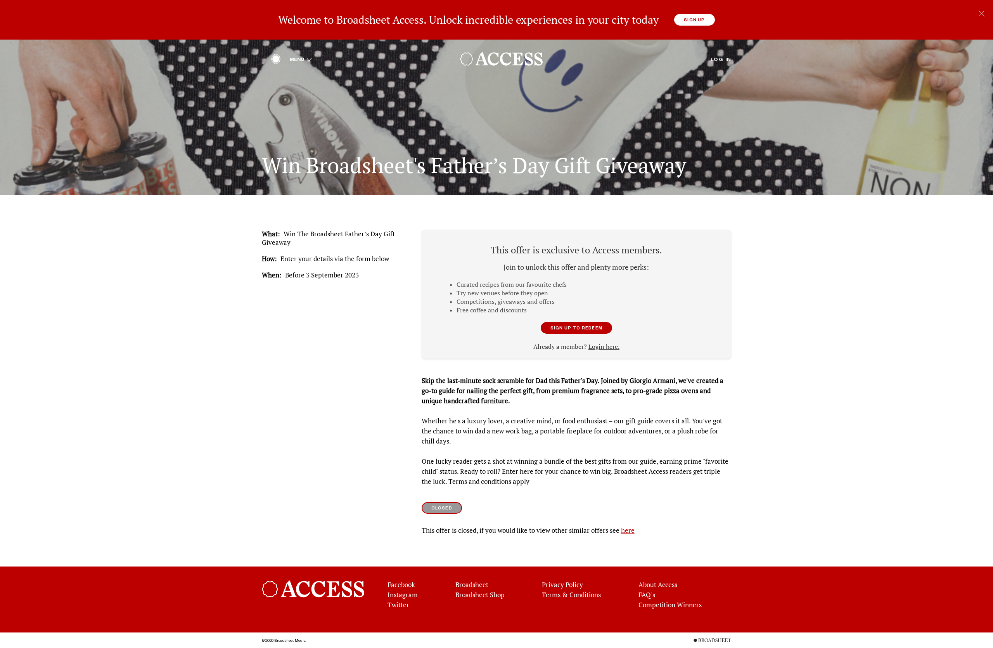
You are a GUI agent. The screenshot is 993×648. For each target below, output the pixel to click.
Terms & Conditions (571, 595)
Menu (301, 59)
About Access (657, 584)
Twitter (398, 605)
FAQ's (646, 595)
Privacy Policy (562, 584)
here (628, 530)
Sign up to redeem (576, 327)
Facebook (401, 584)
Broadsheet (471, 584)
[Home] (275, 61)
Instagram (403, 595)
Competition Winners (670, 605)
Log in (721, 59)
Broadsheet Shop (480, 595)
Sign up (694, 19)
